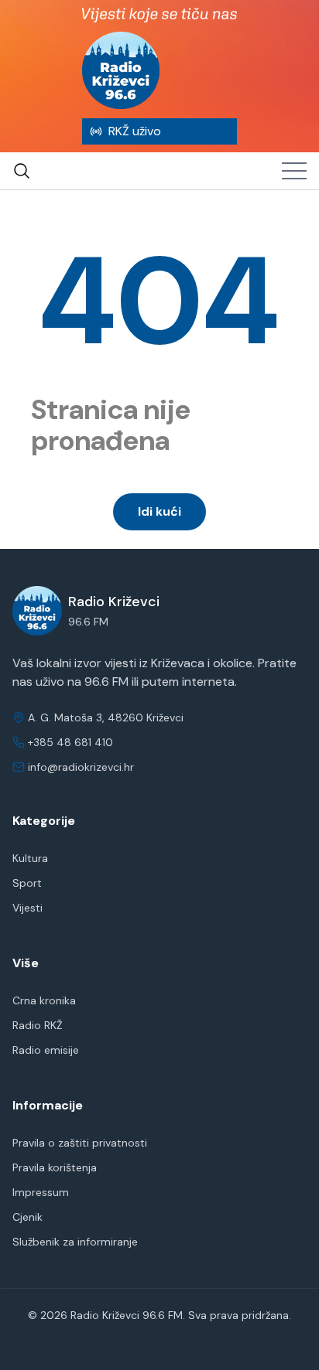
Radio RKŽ (37, 1025)
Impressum (40, 1192)
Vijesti (27, 908)
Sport (27, 883)
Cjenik (27, 1217)
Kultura (30, 858)
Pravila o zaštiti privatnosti (79, 1143)
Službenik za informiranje (75, 1242)
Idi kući (159, 511)
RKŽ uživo (134, 131)
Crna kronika (44, 1000)
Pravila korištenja (54, 1167)
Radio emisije (45, 1050)
